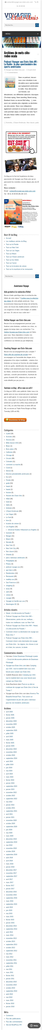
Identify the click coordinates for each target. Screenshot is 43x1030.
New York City (11, 548)
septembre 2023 (11, 786)
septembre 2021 (11, 811)
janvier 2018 (10, 867)
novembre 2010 (11, 985)
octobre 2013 (10, 941)
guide (8, 483)
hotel (7, 502)
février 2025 (10, 743)
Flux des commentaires (14, 1022)
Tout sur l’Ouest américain (15, 257)
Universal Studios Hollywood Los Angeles (22, 530)
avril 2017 (9, 879)
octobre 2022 (10, 795)
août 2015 (9, 907)
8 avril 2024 (32, 70)
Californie (9, 452)
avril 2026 (9, 712)
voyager (8, 598)
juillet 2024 (9, 764)
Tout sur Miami (11, 254)
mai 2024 (9, 771)
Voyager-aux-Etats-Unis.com (15, 70)
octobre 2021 (10, 808)
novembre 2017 (11, 873)
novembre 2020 (11, 820)
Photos (8, 564)
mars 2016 (9, 901)
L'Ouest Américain (19, 123)
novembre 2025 (11, 724)
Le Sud (8, 517)
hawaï (8, 486)
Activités (9, 123)
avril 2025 (9, 736)
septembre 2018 (11, 854)
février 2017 (10, 885)
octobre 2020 (10, 823)
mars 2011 (9, 972)
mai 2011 (9, 969)
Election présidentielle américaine (17, 474)
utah (7, 592)
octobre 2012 (10, 947)
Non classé (30, 123)
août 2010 (9, 994)
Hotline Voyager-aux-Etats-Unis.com (16, 332)
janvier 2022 (10, 805)
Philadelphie (10, 561)
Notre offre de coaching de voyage (16, 354)
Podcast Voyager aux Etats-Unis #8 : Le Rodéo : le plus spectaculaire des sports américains (21, 64)
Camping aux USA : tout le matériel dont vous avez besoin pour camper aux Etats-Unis (21, 669)
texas (8, 589)
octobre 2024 (10, 755)
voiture (8, 595)
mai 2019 (9, 845)
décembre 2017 (11, 870)
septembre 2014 (11, 929)
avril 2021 (9, 814)
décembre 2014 (11, 926)
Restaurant (9, 576)
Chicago (9, 455)
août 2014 (9, 932)
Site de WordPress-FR (14, 1025)
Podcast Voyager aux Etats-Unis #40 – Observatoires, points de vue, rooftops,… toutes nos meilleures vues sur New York (20, 619)
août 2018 (9, 857)
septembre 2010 (11, 991)
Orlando (8, 554)
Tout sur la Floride (12, 244)
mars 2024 (9, 777)
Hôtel (8, 499)
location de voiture (12, 523)
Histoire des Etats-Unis (14, 496)
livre (7, 520)
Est (7, 477)
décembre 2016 (11, 892)
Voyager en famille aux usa (15, 601)
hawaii (8, 489)
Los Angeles (10, 527)
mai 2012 (9, 954)
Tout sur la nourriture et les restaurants (19, 269)
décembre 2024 (11, 749)
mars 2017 (9, 882)
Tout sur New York (12, 247)
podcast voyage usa (13, 567)
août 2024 (9, 761)
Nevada (8, 542)
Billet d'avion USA (12, 443)
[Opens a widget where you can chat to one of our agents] (34, 1026)
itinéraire (9, 508)
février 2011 (10, 975)
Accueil (8, 238)
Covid (8, 468)
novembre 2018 (11, 848)
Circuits (8, 458)
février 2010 (10, 1003)
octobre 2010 (10, 988)
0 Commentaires (12, 72)
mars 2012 (9, 957)
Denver (8, 471)
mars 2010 (9, 1000)
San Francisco (11, 582)
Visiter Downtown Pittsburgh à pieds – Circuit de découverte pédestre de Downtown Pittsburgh (22, 659)
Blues (8, 446)
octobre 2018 (10, 851)
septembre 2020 (11, 826)
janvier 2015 (10, 923)
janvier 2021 (10, 817)
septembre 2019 (11, 842)
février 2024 (10, 780)
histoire (8, 492)
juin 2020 (9, 830)
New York (9, 545)
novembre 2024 (11, 752)
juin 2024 (9, 768)
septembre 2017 (11, 876)
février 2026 (10, 715)
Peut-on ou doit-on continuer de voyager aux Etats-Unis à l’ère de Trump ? (22, 687)
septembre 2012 (11, 951)
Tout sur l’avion (11, 263)
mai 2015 (9, 913)
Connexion (9, 1015)
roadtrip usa (10, 579)
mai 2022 (9, 802)
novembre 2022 (11, 792)
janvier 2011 (10, 979)
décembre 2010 (11, 982)
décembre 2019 (11, 839)
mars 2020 (9, 836)
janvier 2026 (10, 718)
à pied (8, 433)
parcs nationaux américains (15, 558)
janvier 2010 (10, 1006)
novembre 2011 (11, 960)
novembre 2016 (11, 895)
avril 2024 (9, 774)
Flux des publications (13, 1018)
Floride (8, 480)
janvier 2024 (10, 783)
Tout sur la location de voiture (16, 266)
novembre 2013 (11, 938)
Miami (8, 539)
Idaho (8, 505)
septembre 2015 (11, 904)
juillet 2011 (9, 966)
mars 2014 (9, 935)
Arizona (8, 440)
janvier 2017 (10, 889)
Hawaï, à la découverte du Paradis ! (18, 613)
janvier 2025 (10, 746)
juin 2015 (9, 910)
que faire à (9, 570)
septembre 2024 (11, 758)
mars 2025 (9, 740)
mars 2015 (9, 916)
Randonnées (10, 573)
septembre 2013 (11, 944)
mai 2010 (9, 997)
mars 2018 (9, 864)
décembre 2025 (11, 721)
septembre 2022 (11, 799)
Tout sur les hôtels (12, 260)
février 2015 (10, 920)
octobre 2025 (10, 727)
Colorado (9, 461)
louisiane (9, 533)
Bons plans (10, 449)
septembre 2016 (11, 898)
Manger (8, 536)
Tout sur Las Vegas (12, 250)
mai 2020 (9, 833)
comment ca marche (13, 464)
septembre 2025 (11, 730)
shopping (9, 585)
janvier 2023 (10, 789)
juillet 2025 (9, 733)
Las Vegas (9, 514)
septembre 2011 (11, 963)
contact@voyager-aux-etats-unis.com (22, 191)
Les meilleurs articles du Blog (16, 241)
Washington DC (11, 604)
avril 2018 (9, 861)
